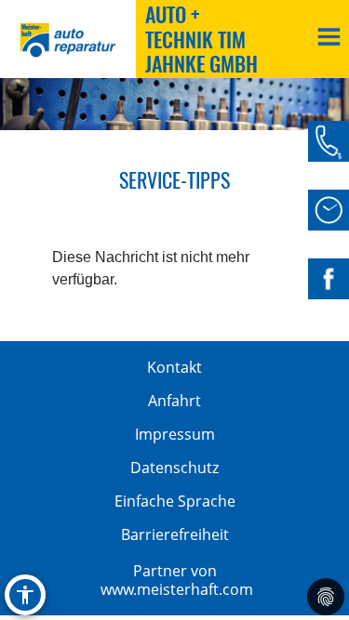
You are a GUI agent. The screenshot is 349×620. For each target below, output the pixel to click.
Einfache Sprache (174, 501)
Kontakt (174, 367)
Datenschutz (174, 467)
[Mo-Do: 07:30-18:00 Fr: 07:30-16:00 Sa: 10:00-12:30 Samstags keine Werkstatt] (328, 210)
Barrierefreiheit (175, 534)
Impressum (175, 434)
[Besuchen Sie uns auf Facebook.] (328, 278)
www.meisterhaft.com (177, 589)
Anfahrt (174, 400)
